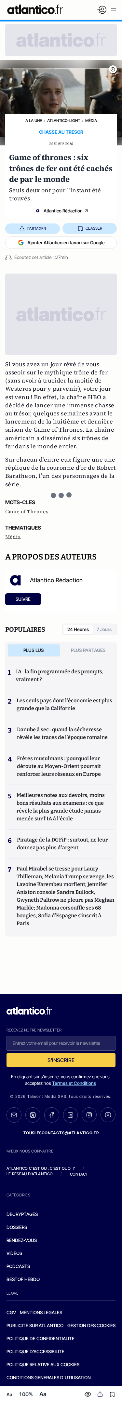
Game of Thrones (26, 511)
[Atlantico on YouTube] (108, 1114)
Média (91, 120)
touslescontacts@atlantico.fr (61, 1132)
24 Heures (78, 629)
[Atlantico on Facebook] (51, 1115)
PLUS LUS (33, 650)
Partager (36, 228)
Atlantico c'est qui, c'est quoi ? (41, 1168)
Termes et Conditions (74, 1083)
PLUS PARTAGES (88, 650)
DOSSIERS (17, 1227)
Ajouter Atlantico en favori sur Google (66, 242)
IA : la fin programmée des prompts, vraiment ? (59, 675)
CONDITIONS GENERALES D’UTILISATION (49, 1377)
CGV (11, 1312)
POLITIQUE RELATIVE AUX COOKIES (43, 1364)
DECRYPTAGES (22, 1214)
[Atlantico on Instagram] (89, 1114)
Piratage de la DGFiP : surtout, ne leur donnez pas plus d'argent (62, 844)
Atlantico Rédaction (63, 210)
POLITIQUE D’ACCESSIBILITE (35, 1351)
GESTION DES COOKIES (91, 1325)
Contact (79, 1174)
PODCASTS (18, 1266)
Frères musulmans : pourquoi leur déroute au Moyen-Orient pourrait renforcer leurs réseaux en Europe (59, 766)
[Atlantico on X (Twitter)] (32, 1115)
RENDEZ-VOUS (22, 1240)
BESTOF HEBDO (23, 1279)
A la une (33, 120)
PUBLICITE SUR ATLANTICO (35, 1325)
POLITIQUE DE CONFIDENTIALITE (41, 1338)
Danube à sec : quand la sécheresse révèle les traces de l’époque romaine (62, 733)
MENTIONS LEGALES (41, 1312)
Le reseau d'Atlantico (30, 1173)
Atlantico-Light (63, 120)
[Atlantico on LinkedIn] (70, 1115)
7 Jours (104, 629)
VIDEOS (14, 1253)
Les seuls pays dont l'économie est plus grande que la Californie (64, 704)
